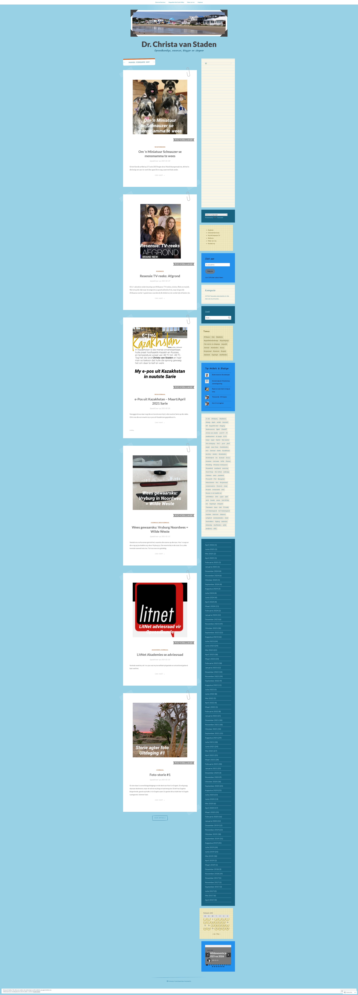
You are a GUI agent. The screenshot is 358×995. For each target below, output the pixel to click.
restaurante (216, 490)
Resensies (160, 271)
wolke (224, 525)
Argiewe (200, 2)
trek (220, 507)
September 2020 (212, 786)
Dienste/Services (160, 2)
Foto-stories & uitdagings (212, 344)
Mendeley (209, 465)
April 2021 (209, 755)
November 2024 (212, 575)
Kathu (219, 451)
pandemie (221, 475)
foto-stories (225, 440)
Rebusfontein (210, 483)
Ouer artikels (160, 818)
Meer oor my (190, 2)
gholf (228, 444)
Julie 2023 (209, 641)
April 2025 (209, 558)
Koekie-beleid (36, 991)
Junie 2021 (209, 746)
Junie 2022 (209, 694)
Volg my (210, 271)
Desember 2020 (212, 773)
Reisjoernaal (160, 394)
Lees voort (147, 175)
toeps (215, 507)
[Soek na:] (218, 318)
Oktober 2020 (211, 781)
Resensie (219, 486)
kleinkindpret (210, 458)
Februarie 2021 (211, 764)
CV (226, 433)
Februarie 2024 (211, 610)
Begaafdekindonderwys (211, 341)
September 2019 (212, 838)
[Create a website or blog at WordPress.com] (167, 981)
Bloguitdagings (224, 341)
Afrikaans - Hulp (209, 337)
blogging (222, 426)
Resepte (223, 351)
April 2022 (209, 703)
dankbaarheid (210, 436)
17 (212, 925)
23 (209, 928)
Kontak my (211, 243)
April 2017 (209, 900)
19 (220, 925)
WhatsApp (209, 525)
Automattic (187, 981)
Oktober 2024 (211, 580)
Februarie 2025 (211, 562)
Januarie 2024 (211, 615)
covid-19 (221, 433)
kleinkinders (214, 348)
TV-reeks (226, 507)
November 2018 (212, 873)
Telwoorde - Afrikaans (219, 397)
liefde (222, 461)
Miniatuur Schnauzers (220, 465)
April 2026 (209, 545)
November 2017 (212, 882)
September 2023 (212, 632)
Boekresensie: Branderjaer (221, 374)
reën (222, 490)
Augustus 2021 (211, 738)
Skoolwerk (207, 355)
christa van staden (212, 433)
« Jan (214, 934)
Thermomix (209, 507)
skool (226, 497)
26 (220, 928)
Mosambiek (209, 468)
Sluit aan (209, 259)
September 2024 (212, 584)
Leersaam (216, 461)
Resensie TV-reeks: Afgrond (160, 276)
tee (207, 504)
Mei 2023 (209, 650)
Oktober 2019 (211, 834)
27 (223, 928)
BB (207, 426)
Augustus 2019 (211, 843)
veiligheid (209, 518)
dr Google (219, 436)
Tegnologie (215, 355)
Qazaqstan (221, 479)
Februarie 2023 (211, 663)
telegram (220, 504)
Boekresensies (210, 429)
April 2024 (209, 602)
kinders (215, 454)
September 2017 (212, 887)
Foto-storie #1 (160, 775)
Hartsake (210, 950)
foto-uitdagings (210, 444)
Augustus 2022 (211, 685)
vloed (226, 518)
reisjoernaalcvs (210, 486)
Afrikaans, (214, 419)
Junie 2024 (209, 597)
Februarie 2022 (211, 711)
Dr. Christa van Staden (179, 44)
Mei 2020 (209, 803)
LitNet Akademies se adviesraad (160, 654)
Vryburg (217, 521)
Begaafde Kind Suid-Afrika (176, 2)
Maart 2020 (210, 812)
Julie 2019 (209, 847)
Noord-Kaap (209, 472)
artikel (219, 422)
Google (208, 447)
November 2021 (212, 724)
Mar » (218, 934)
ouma (214, 475)
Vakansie (223, 514)
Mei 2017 (209, 895)
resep (225, 486)
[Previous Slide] (207, 955)
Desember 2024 (212, 571)
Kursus (222, 348)
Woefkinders (160, 147)
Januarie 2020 (211, 821)
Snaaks (212, 500)
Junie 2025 (209, 549)
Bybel (218, 429)
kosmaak (221, 458)
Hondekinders (224, 447)
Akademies (156, 650)
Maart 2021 (210, 759)
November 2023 (212, 624)
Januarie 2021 (211, 768)
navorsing (225, 468)
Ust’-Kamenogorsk (224, 511)
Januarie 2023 (211, 667)
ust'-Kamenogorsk (211, 511)
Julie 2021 (209, 742)
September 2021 (212, 733)
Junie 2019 (209, 852)
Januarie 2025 (211, 567)
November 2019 (212, 830)
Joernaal (154, 522)
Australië (225, 422)
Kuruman (208, 461)
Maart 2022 (210, 707)
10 (212, 922)
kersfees (208, 454)
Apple (213, 422)
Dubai (207, 440)
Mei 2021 (209, 751)
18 (216, 925)
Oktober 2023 (211, 628)
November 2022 (212, 676)
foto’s (218, 444)
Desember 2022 (212, 672)
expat (212, 440)
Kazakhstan (226, 451)
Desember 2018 (212, 869)
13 (223, 922)
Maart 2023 (210, 659)
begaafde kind (213, 426)
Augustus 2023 (211, 637)
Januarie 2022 (211, 716)
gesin (223, 444)
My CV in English (218, 403)
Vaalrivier (215, 514)
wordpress (209, 529)
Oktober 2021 (211, 729)
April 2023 (209, 654)
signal (221, 497)
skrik (207, 500)
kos (217, 458)
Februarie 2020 (211, 816)
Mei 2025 (209, 553)
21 (227, 925)
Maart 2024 (210, 606)
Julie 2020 (209, 795)
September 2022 (212, 681)
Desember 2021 (212, 720)
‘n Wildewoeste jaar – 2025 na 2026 (218, 955)
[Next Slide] (228, 955)
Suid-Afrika (225, 500)
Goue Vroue (214, 447)
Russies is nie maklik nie (214, 493)
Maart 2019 (210, 865)
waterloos (224, 521)
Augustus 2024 (211, 589)
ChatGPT (224, 429)
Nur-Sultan (218, 472)
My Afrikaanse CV (214, 235)
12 (220, 922)
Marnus (228, 461)
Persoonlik (209, 479)
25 (216, 928)
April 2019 (209, 860)
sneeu (218, 500)
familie (218, 440)
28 (227, 928)
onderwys (226, 472)
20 (223, 925)
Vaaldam (208, 514)
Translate (220, 217)
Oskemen (208, 475)
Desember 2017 (212, 878)
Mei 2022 (209, 698)
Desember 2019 (212, 825)
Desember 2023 (212, 619)
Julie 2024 (209, 593)
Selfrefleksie (209, 497)
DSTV (225, 436)
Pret (215, 479)
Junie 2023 (209, 646)
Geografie (224, 344)
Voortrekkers (209, 521)
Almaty (208, 422)
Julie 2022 (209, 689)
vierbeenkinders (218, 518)
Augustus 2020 (211, 790)
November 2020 (212, 777)
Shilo (216, 497)
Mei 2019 (209, 856)
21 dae (208, 419)
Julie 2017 (209, 891)
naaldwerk (217, 468)
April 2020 (209, 808)
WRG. (215, 529)
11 (216, 922)
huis (207, 451)
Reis (217, 483)
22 (205, 928)
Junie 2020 (209, 799)
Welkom (211, 238)
